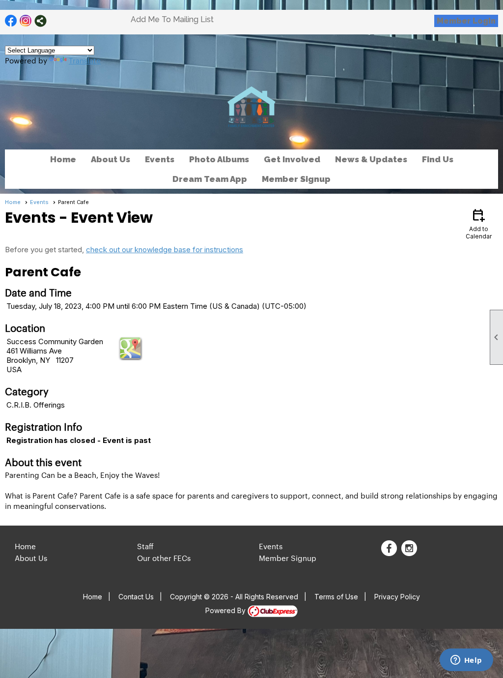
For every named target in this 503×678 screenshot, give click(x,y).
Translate (85, 60)
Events (39, 202)
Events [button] (159, 159)
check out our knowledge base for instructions (164, 249)
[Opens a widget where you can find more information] (466, 661)
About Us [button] (110, 159)
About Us (31, 558)
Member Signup (296, 179)
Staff (145, 546)
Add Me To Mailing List (172, 19)
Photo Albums (219, 159)
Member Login (466, 21)
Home (63, 159)
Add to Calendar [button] (479, 223)
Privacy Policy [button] (397, 596)
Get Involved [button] (292, 159)
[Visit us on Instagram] (26, 21)
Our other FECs (164, 558)
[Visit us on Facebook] (11, 21)
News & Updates (371, 159)
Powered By (226, 610)
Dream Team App (209, 179)
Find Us (437, 159)
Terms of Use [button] (336, 596)
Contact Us (136, 596)
